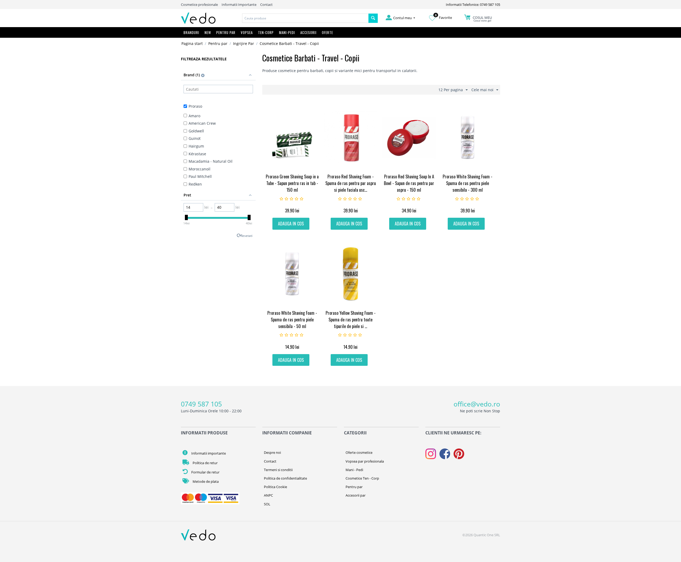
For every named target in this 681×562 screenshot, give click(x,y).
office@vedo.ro (477, 403)
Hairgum (196, 146)
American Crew (202, 123)
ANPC (268, 495)
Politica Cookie (275, 486)
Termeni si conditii (278, 469)
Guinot (195, 138)
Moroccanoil (199, 168)
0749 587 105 (201, 403)
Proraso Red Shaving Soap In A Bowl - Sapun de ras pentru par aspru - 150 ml (409, 183)
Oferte (327, 32)
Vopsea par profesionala (365, 461)
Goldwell (196, 130)
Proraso (195, 106)
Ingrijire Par (243, 43)
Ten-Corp (266, 32)
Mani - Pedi (354, 469)
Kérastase (197, 153)
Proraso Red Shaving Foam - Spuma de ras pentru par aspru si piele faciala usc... (350, 183)
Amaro (194, 115)
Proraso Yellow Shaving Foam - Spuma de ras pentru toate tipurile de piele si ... (351, 319)
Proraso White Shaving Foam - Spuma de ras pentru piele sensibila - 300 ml (467, 183)
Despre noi (272, 452)
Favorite (443, 17)
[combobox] (305, 18)
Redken (195, 184)
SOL (267, 504)
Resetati (246, 235)
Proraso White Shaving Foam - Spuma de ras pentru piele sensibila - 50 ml (292, 319)
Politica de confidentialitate (285, 478)
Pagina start (192, 43)
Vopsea (247, 32)
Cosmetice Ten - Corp (362, 478)
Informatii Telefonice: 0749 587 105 (473, 4)
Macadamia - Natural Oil (210, 161)
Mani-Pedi (287, 32)
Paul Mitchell (200, 176)
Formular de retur (204, 472)
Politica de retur (205, 462)
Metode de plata (205, 481)
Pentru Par (225, 32)
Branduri (191, 32)
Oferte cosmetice (359, 452)
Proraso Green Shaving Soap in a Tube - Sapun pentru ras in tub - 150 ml (292, 183)
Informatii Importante (239, 4)
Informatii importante (208, 453)
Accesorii (308, 32)
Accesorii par (356, 495)
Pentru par (217, 43)
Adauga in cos (291, 223)
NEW (208, 32)
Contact (266, 4)
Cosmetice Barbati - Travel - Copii (289, 43)
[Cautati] (373, 18)
